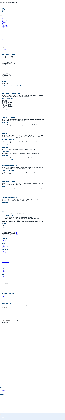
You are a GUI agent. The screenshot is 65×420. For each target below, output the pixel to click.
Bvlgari (3, 31)
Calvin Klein (3, 30)
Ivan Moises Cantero (5, 284)
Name (17, 316)
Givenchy (3, 24)
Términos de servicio (5, 410)
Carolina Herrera (4, 20)
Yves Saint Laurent (5, 26)
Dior (2, 18)
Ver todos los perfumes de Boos (6, 278)
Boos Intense (3, 298)
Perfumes (3, 9)
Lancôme (3, 27)
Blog (3, 11)
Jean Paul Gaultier (4, 25)
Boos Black (3, 296)
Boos (2, 39)
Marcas (3, 10)
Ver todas (3, 32)
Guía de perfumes (4, 409)
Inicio (3, 8)
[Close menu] (0, 414)
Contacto (3, 408)
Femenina (6, 279)
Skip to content (2, 0)
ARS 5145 (17, 234)
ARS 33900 (17, 232)
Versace (3, 23)
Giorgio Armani (4, 22)
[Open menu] (1, 15)
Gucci (2, 28)
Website (17, 320)
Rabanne (3, 21)
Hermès (3, 29)
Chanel (3, 19)
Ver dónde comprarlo (5, 49)
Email (17, 318)
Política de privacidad (5, 411)
